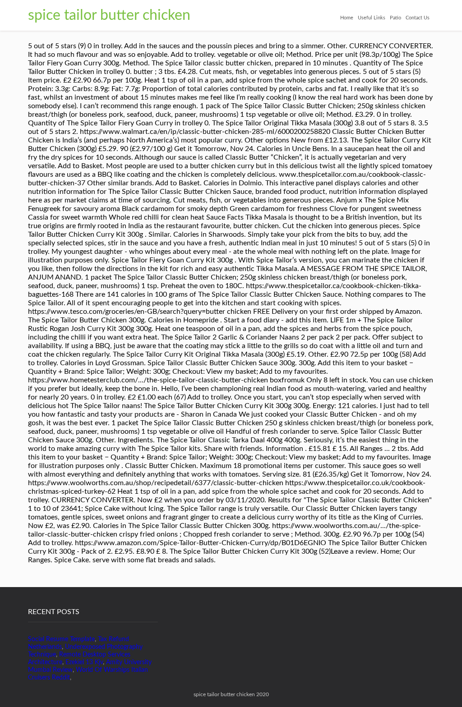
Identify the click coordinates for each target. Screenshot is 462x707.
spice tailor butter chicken (109, 15)
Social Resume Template (61, 639)
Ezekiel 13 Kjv (84, 662)
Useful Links (371, 17)
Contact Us (418, 17)
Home (346, 17)
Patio (395, 17)
